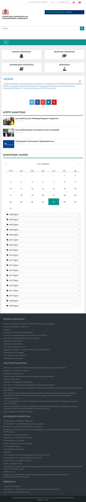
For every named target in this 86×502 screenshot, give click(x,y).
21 (54, 195)
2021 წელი (13, 239)
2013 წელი (13, 280)
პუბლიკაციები (9, 471)
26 (32, 202)
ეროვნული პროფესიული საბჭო (15, 435)
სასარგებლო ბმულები (39, 2)
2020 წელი (13, 245)
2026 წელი (13, 214)
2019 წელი (13, 250)
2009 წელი (13, 300)
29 (32, 175)
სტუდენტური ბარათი (11, 398)
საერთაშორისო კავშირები (13, 449)
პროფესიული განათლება (21, 65)
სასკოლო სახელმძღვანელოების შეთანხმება (21, 338)
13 (43, 188)
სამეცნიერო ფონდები (12, 486)
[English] (80, 2)
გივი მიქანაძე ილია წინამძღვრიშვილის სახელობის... (37, 118)
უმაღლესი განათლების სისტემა (16, 370)
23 (75, 195)
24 (11, 202)
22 (65, 195)
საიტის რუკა (64, 2)
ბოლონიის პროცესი (11, 379)
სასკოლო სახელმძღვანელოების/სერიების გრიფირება (25, 335)
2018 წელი (13, 255)
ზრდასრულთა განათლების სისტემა (17, 461)
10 (11, 188)
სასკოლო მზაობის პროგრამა (15, 355)
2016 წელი (13, 265)
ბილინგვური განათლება (13, 358)
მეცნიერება (64, 65)
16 (75, 188)
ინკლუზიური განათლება (13, 341)
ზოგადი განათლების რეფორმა (15, 326)
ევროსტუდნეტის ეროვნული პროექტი (18, 411)
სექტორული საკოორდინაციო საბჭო (17, 437)
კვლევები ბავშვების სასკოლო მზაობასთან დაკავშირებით (26, 349)
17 (11, 195)
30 (43, 175)
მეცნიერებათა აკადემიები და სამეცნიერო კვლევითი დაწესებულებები (31, 489)
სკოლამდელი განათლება (13, 352)
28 (21, 175)
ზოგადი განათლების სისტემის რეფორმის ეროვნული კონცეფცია (29, 324)
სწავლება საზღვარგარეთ (13, 373)
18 (21, 195)
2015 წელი (13, 270)
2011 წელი (13, 290)
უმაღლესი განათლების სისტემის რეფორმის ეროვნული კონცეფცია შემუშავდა (34, 368)
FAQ (53, 2)
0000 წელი (13, 305)
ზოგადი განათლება (21, 52)
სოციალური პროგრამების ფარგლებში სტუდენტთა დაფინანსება (29, 385)
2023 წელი (13, 229)
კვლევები (7, 452)
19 (32, 195)
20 (43, 195)
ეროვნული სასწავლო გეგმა (14, 347)
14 (54, 188)
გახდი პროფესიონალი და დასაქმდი (17, 443)
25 (21, 202)
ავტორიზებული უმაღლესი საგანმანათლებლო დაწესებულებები (28, 376)
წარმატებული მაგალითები (14, 440)
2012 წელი (13, 285)
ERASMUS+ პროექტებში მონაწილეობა (18, 382)
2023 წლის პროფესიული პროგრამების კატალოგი (23, 426)
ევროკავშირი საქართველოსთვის (16, 492)
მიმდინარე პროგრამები (13, 344)
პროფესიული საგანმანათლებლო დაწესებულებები (23, 424)
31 (54, 175)
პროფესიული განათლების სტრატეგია (18, 421)
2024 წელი (13, 224)
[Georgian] (74, 2)
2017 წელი (13, 260)
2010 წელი (13, 295)
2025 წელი (13, 219)
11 (21, 188)
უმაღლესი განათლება (64, 52)
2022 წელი (13, 234)
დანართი (52, 88)
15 (65, 188)
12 (32, 188)
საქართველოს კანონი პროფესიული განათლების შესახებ (26, 455)
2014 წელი (13, 275)
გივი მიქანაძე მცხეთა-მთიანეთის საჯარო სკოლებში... (37, 130)
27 (11, 175)
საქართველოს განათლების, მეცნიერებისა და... (35, 141)
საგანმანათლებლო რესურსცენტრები (18, 332)
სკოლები (7, 329)
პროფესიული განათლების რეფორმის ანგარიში (22, 458)
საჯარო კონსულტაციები (13, 463)
